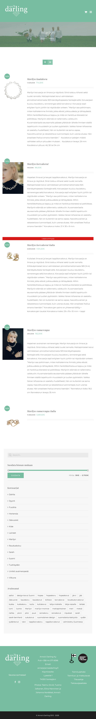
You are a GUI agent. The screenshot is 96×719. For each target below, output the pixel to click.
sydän (83, 617)
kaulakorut (37, 600)
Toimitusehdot (79, 672)
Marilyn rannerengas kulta (41, 411)
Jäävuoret (13, 520)
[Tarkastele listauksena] (50, 62)
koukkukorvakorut (76, 600)
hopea (40, 595)
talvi (24, 622)
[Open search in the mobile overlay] (48, 455)
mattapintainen (59, 609)
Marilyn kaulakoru (37, 79)
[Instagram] (19, 682)
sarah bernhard (15, 617)
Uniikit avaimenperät (19, 571)
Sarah (11, 552)
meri (71, 609)
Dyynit (12, 501)
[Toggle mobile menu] (91, 12)
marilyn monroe (42, 609)
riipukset (68, 613)
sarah (77, 613)
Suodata (15, 475)
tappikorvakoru (35, 622)
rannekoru (43, 613)
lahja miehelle (56, 604)
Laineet (12, 533)
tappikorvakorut (53, 622)
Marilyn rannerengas (38, 330)
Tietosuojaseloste (79, 683)
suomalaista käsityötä (67, 617)
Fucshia (12, 507)
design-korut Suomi (25, 595)
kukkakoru (21, 604)
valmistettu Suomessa (73, 622)
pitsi (27, 613)
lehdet (82, 604)
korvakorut (59, 600)
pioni (19, 613)
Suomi (12, 558)
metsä (79, 609)
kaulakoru (25, 600)
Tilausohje (78, 679)
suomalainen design (46, 617)
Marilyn (12, 539)
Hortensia (13, 513)
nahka (11, 613)
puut (34, 613)
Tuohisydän (14, 565)
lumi (11, 609)
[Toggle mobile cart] (86, 12)
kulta (32, 604)
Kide (11, 526)
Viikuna (12, 578)
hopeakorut (64, 595)
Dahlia (12, 494)
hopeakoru (51, 595)
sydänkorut (14, 622)
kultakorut (41, 604)
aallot (11, 595)
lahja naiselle (70, 604)
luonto (19, 609)
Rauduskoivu (15, 545)
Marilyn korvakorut (38, 163)
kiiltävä (48, 600)
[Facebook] (15, 682)
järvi (74, 595)
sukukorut (29, 617)
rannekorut (56, 613)
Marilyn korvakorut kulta (41, 245)
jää (80, 595)
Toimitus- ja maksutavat (79, 675)
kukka (11, 604)
